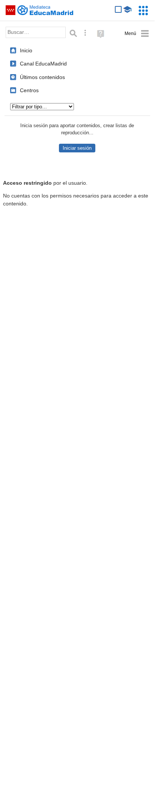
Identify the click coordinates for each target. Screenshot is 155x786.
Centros (29, 90)
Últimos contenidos (42, 77)
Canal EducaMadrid (43, 64)
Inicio (26, 50)
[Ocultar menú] (137, 34)
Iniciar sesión (77, 148)
